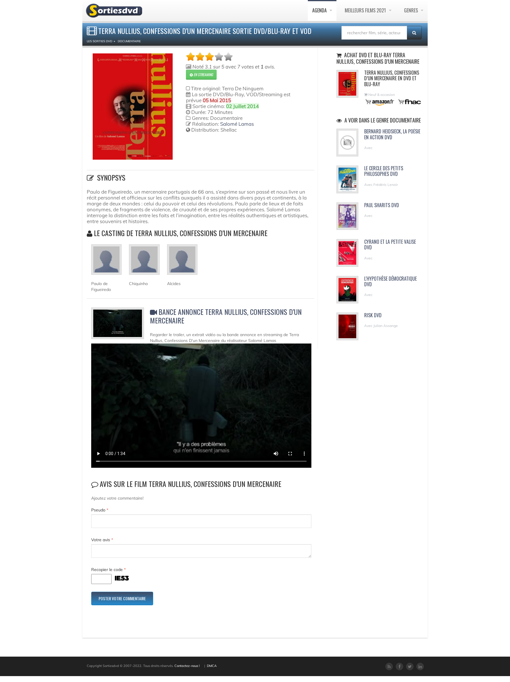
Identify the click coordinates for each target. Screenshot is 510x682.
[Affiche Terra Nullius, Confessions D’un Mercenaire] (133, 106)
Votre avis (102, 539)
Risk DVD (373, 315)
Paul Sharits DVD (381, 205)
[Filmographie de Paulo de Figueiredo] (106, 262)
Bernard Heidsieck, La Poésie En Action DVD (392, 134)
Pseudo (99, 510)
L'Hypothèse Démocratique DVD (390, 281)
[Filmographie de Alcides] (182, 262)
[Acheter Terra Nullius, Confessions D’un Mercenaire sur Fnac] (409, 101)
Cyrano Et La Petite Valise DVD (390, 244)
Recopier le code (108, 569)
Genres (411, 10)
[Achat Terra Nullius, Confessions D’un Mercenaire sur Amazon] (380, 101)
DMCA (212, 666)
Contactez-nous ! (187, 666)
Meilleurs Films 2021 (366, 10)
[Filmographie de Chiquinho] (144, 262)
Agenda (320, 10)
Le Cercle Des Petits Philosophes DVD (383, 171)
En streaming (203, 74)
